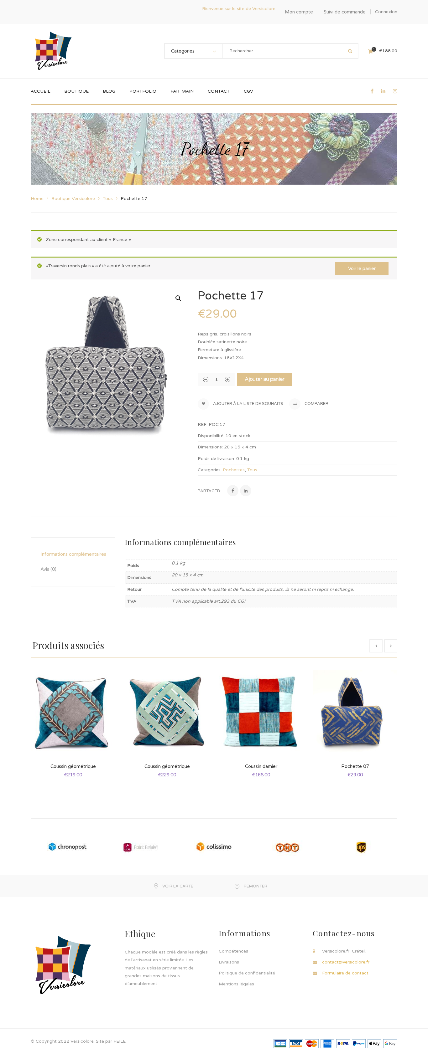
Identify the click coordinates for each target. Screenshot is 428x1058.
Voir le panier (362, 268)
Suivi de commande (345, 12)
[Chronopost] (67, 847)
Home (37, 198)
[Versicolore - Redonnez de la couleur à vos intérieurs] (52, 51)
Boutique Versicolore (73, 198)
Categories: (210, 470)
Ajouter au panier (264, 379)
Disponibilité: (211, 435)
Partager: (209, 490)
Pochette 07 (355, 766)
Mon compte (299, 12)
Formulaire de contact (345, 973)
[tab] (73, 554)
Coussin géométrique (73, 766)
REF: (202, 424)
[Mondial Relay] (141, 847)
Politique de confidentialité (247, 973)
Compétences (233, 951)
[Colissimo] (214, 847)
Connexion (386, 11)
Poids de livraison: (216, 458)
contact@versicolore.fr (345, 962)
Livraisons (229, 962)
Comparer (316, 403)
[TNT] (287, 847)
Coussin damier (261, 766)
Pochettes (234, 470)
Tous (108, 198)
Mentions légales (236, 984)
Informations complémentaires (73, 554)
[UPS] (361, 847)
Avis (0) (48, 569)
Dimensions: (210, 447)
